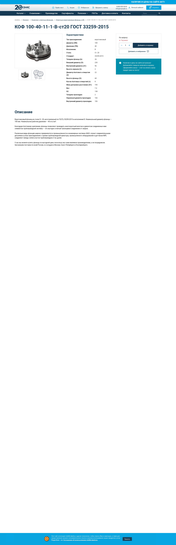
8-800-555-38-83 (121, 7)
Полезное (82, 13)
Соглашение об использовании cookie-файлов (80, 540)
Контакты (126, 13)
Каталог (20, 13)
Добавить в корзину (145, 45)
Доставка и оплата (110, 13)
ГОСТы (95, 13)
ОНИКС (17, 20)
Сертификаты (68, 13)
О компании (35, 13)
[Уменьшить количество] (121, 45)
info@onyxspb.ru (121, 9)
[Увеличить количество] (129, 45)
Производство (51, 13)
